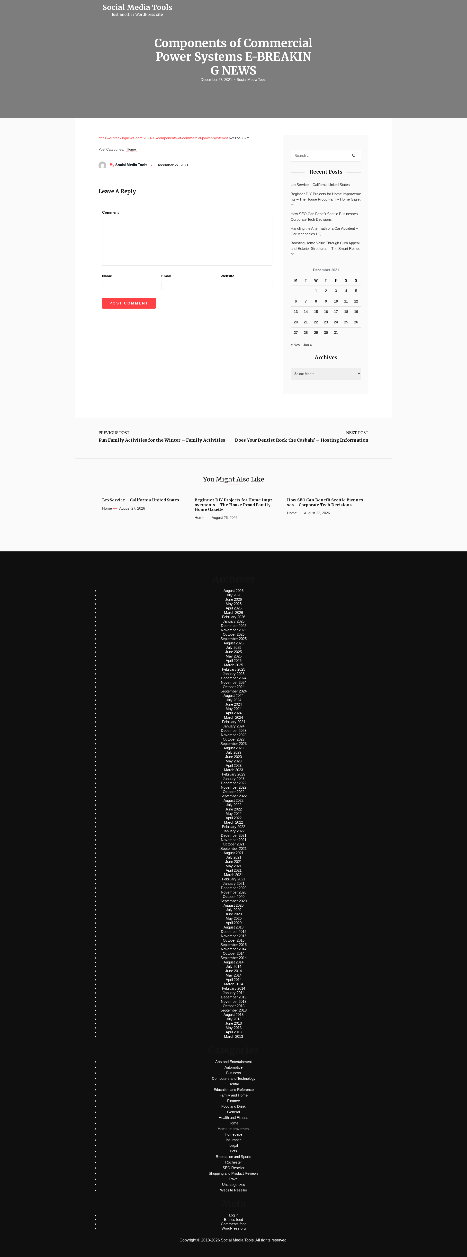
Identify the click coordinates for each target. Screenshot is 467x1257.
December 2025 (233, 626)
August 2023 (233, 748)
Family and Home (233, 1095)
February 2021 (233, 879)
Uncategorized (233, 1184)
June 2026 (233, 599)
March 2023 (233, 770)
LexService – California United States (320, 185)
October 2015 (233, 940)
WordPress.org (234, 1228)
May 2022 (234, 813)
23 (326, 322)
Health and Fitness (233, 1117)
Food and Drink (233, 1106)
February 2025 (233, 669)
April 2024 (234, 713)
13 (296, 312)
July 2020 (233, 910)
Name (107, 276)
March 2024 (233, 717)
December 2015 (233, 931)
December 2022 (233, 783)
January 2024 (233, 726)
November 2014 (233, 949)
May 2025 (234, 656)
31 (336, 332)
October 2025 (233, 634)
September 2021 (233, 848)
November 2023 (233, 735)
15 (316, 312)
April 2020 (234, 923)
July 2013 (233, 1019)
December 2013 (233, 997)
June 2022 (233, 809)
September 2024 (233, 691)
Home (131, 149)
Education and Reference (234, 1090)
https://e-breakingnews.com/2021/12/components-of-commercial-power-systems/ (163, 138)
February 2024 (233, 722)
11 (346, 301)
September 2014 (233, 958)
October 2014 (233, 953)
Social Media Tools (251, 79)
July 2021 (233, 857)
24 (336, 322)
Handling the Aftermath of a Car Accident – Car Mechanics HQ (324, 231)
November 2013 (233, 1001)
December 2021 (233, 835)
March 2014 (233, 984)
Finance (233, 1101)
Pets (233, 1151)
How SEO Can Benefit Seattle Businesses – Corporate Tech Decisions (326, 216)
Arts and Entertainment (233, 1062)
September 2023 (233, 744)
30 (326, 332)
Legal (233, 1145)
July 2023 (233, 752)
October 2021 (233, 844)
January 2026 (233, 621)
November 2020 (233, 892)
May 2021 (234, 866)
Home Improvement (234, 1129)
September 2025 (233, 639)
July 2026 (233, 595)
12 (356, 301)
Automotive (233, 1067)
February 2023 (233, 774)
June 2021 (233, 862)
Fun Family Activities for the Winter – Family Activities (162, 440)
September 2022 (233, 796)
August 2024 (233, 695)
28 (306, 332)
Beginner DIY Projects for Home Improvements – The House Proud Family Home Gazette (326, 199)
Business (233, 1073)
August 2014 (233, 962)
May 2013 (234, 1028)
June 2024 (233, 704)
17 (336, 312)
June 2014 (233, 971)
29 (316, 332)
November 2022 (233, 787)
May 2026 (234, 604)
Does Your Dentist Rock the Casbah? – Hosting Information (301, 440)
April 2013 (234, 1032)
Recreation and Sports (233, 1157)
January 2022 (233, 831)
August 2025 (233, 643)
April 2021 (234, 870)
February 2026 (233, 617)
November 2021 (233, 840)
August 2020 (233, 905)
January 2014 (233, 993)
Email (166, 276)
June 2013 (233, 1023)
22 (316, 322)
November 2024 (233, 682)
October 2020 (233, 896)
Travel (233, 1179)
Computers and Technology (233, 1078)
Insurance (234, 1140)
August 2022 (233, 800)
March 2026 (233, 612)
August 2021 (233, 853)
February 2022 (233, 827)
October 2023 (233, 739)
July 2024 (233, 700)
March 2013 (233, 1036)
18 (346, 312)
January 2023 (233, 778)
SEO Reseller (233, 1168)
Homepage (233, 1134)
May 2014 (234, 975)
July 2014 (233, 966)
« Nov (295, 345)
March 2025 (233, 665)
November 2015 (233, 936)
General (233, 1112)
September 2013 (233, 1010)
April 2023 (234, 765)
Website (227, 276)
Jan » (307, 345)
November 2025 (233, 630)
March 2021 (233, 875)
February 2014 (233, 988)
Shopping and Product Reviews (234, 1173)
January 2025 (233, 674)
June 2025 (233, 652)
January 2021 (233, 883)
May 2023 (234, 761)
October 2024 (233, 687)
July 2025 (233, 647)
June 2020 (233, 914)
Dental (233, 1084)
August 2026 (233, 591)
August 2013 (233, 1014)
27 (296, 332)
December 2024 (233, 678)
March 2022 (233, 822)
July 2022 (233, 805)
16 (326, 312)
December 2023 (233, 730)
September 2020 (233, 901)
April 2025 (234, 660)
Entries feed (233, 1219)
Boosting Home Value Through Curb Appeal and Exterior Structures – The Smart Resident (325, 248)
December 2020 (233, 888)
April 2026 (234, 608)
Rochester (233, 1162)
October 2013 (233, 1006)
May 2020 (234, 918)
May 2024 (234, 709)
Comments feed (233, 1224)
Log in (233, 1215)
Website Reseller (233, 1190)
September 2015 (233, 945)
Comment (110, 212)
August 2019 (233, 927)
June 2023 (233, 757)
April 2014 (234, 980)
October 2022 (233, 792)
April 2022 (234, 818)
